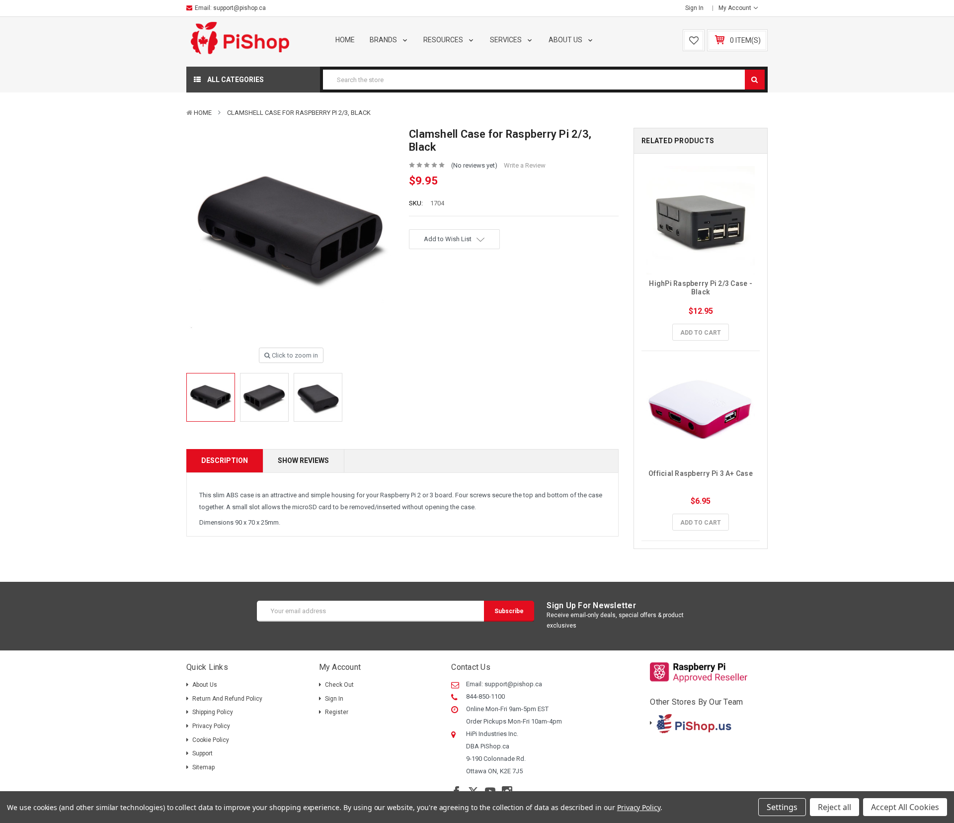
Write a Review (525, 165)
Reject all (834, 807)
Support (202, 753)
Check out (339, 684)
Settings (782, 807)
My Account (735, 7)
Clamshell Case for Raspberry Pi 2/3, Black (299, 112)
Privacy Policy (211, 726)
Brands (384, 40)
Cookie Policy (210, 739)
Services (506, 40)
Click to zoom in (294, 355)
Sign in (694, 7)
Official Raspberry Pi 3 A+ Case (700, 473)
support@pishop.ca (239, 7)
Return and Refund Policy (227, 698)
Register (336, 712)
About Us (566, 40)
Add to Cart (700, 332)
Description (224, 460)
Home (345, 40)
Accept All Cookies (905, 807)
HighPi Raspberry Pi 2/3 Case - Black (701, 287)
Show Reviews (303, 460)
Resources (444, 40)
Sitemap (203, 767)
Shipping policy (212, 712)
